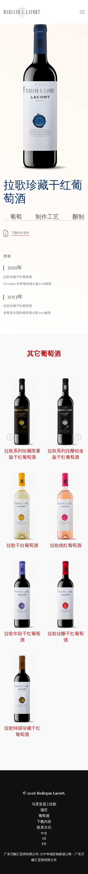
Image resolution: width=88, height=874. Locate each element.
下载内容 (44, 821)
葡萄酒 (44, 815)
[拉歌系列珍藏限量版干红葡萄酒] (22, 444)
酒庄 (44, 809)
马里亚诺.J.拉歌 (44, 803)
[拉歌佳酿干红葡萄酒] (66, 627)
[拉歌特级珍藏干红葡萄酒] (22, 722)
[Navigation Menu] (82, 11)
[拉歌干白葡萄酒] (22, 539)
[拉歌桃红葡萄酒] (66, 539)
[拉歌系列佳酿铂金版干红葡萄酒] (66, 444)
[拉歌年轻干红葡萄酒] (22, 627)
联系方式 (44, 827)
